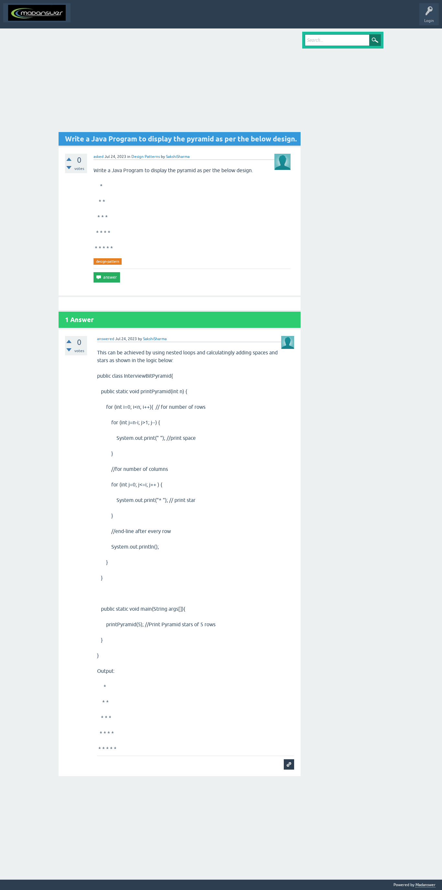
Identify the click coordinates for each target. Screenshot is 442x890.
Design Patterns (145, 156)
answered (105, 339)
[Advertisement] (180, 82)
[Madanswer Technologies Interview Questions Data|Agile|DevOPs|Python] (37, 12)
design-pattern (107, 261)
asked (99, 156)
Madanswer (425, 885)
